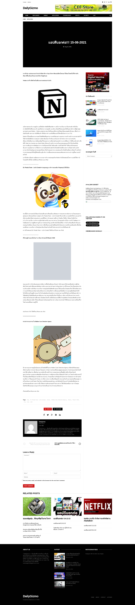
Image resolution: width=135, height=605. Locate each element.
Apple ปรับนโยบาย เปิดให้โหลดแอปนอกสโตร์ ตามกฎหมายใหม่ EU (104, 132)
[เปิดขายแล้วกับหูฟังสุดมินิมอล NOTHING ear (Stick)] (59, 584)
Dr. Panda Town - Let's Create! (38, 399)
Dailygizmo (42, 421)
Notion (25, 80)
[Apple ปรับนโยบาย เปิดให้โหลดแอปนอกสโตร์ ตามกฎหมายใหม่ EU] (91, 133)
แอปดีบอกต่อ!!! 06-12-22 (90, 530)
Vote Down (58, 409)
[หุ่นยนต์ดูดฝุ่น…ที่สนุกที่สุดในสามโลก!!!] (37, 506)
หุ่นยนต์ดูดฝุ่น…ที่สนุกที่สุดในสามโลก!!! (37, 519)
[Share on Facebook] (44, 415)
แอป (28, 402)
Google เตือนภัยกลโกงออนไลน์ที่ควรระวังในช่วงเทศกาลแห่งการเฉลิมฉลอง (104, 101)
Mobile (46, 15)
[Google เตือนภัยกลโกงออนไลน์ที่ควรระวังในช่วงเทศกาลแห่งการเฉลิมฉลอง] (91, 102)
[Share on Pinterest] (56, 415)
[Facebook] (102, 2)
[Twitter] (104, 2)
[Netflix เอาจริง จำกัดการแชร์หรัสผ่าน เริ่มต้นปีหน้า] (98, 506)
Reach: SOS (76, 399)
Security (86, 15)
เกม (24, 402)
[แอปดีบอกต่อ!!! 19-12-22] (91, 112)
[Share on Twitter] (47, 415)
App (28, 399)
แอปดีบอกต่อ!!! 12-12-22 (90, 525)
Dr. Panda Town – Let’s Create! (32, 167)
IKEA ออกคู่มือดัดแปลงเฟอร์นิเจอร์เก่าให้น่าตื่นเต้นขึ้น (65, 443)
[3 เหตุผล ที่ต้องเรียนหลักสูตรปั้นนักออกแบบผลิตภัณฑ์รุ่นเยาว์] (59, 556)
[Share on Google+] (52, 415)
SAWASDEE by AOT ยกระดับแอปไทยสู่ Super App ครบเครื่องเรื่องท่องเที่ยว (73, 574)
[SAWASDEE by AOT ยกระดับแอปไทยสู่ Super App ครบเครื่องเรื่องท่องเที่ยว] (59, 575)
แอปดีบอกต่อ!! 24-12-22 (62, 519)
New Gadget (36, 15)
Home (26, 15)
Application (55, 15)
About (97, 597)
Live (94, 15)
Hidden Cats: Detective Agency (59, 399)
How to (77, 15)
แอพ (31, 402)
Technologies (67, 15)
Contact (24, 2)
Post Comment (28, 486)
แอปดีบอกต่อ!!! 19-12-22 (102, 109)
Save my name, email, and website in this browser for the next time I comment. (44, 480)
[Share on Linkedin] (59, 415)
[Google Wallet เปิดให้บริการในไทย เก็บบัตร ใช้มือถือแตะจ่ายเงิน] (91, 142)
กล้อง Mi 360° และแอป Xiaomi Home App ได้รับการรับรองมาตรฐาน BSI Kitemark (39, 443)
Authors (29, 2)
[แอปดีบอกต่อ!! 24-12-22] (67, 506)
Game (48, 399)
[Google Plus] (106, 2)
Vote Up (49, 409)
